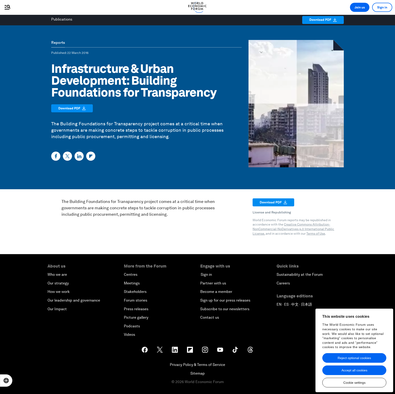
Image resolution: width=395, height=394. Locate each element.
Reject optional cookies (354, 358)
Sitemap (197, 373)
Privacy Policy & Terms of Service (197, 364)
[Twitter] (67, 156)
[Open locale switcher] (6, 380)
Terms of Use (315, 233)
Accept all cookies (354, 370)
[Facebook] (55, 156)
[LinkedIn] (79, 156)
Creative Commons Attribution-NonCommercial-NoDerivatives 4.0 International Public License (293, 229)
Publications (61, 19)
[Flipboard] (90, 156)
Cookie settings (354, 382)
